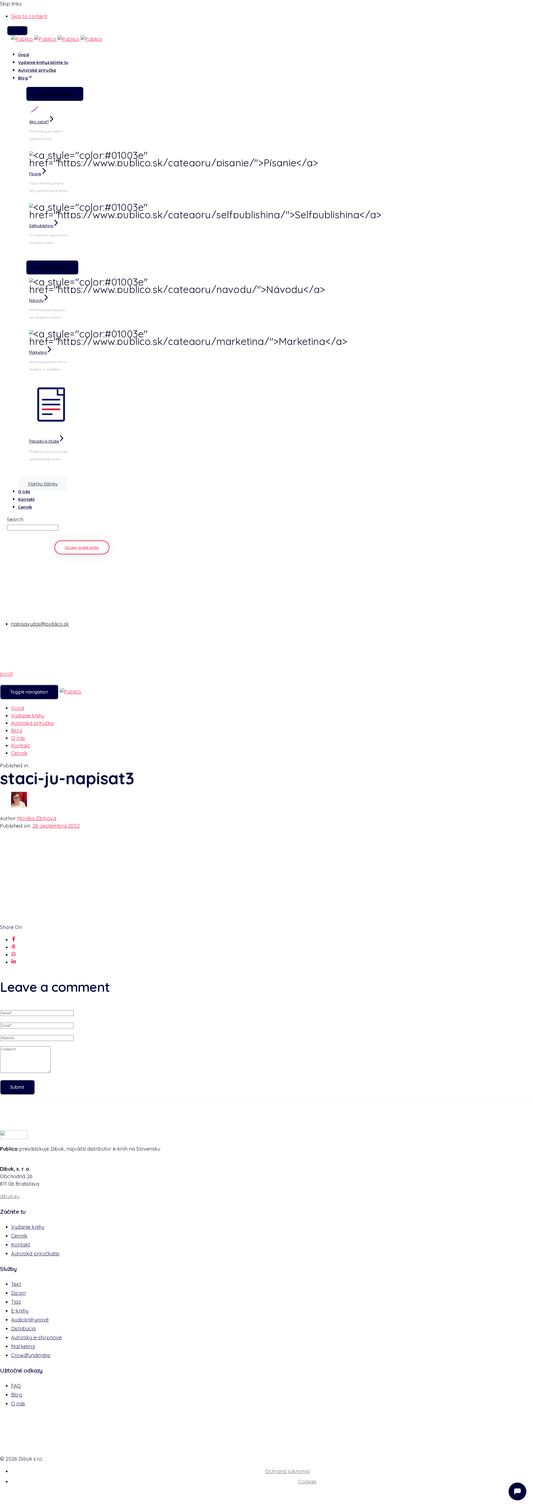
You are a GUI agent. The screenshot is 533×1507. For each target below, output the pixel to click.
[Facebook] (13, 940)
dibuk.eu (9, 1196)
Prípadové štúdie (44, 441)
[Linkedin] (13, 962)
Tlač (16, 1302)
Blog (23, 78)
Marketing (38, 352)
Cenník (25, 507)
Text (16, 1284)
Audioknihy (30, 1319)
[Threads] (13, 947)
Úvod (23, 54)
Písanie (35, 173)
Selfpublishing (41, 225)
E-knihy (19, 1311)
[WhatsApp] (13, 955)
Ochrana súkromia (287, 1471)
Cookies (307, 1481)
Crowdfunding (31, 1355)
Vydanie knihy (43, 62)
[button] (17, 30)
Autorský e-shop (36, 1337)
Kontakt (26, 499)
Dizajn (18, 1293)
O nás (24, 491)
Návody (36, 300)
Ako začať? (39, 121)
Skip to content (29, 16)
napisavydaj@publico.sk (40, 624)
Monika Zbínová (36, 818)
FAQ (16, 1386)
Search (15, 519)
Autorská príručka (37, 70)
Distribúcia (23, 1328)
